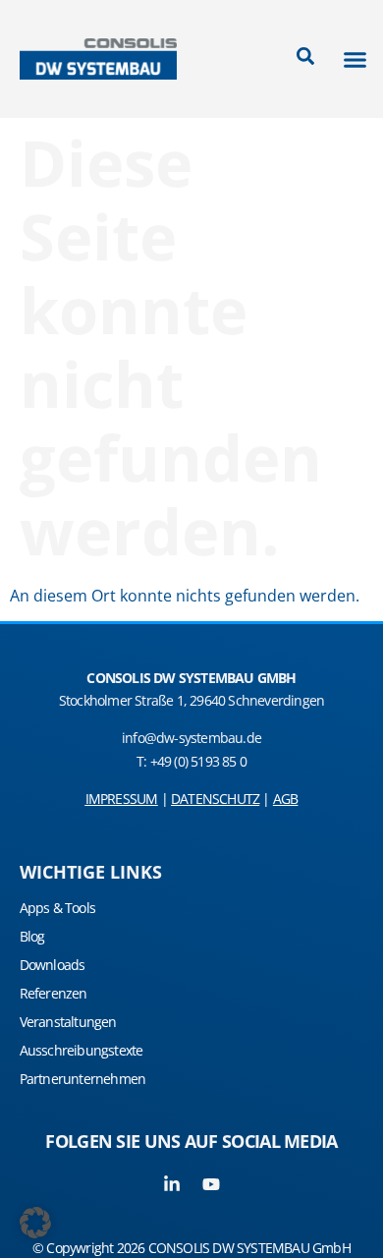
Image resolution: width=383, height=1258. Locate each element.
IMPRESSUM (121, 798)
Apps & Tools (57, 907)
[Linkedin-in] (172, 1184)
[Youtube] (211, 1184)
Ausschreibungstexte (81, 1050)
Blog (32, 936)
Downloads (52, 964)
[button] (355, 59)
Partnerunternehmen (83, 1078)
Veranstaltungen (68, 1021)
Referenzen (53, 993)
